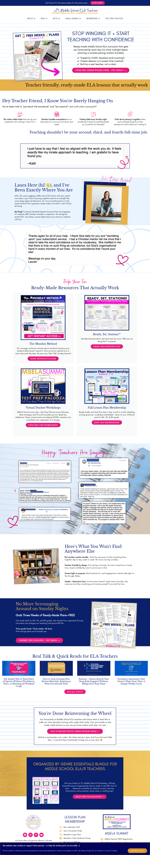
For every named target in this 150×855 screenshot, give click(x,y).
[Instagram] (30, 835)
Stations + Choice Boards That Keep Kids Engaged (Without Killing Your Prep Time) (94, 681)
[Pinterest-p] (36, 835)
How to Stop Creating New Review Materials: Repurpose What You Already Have (56, 681)
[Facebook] (25, 835)
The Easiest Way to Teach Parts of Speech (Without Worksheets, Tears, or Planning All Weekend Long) (19, 682)
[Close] (147, 844)
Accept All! (137, 851)
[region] (75, 848)
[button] (31, 18)
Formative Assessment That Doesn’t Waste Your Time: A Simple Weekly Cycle (131, 681)
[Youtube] (41, 835)
